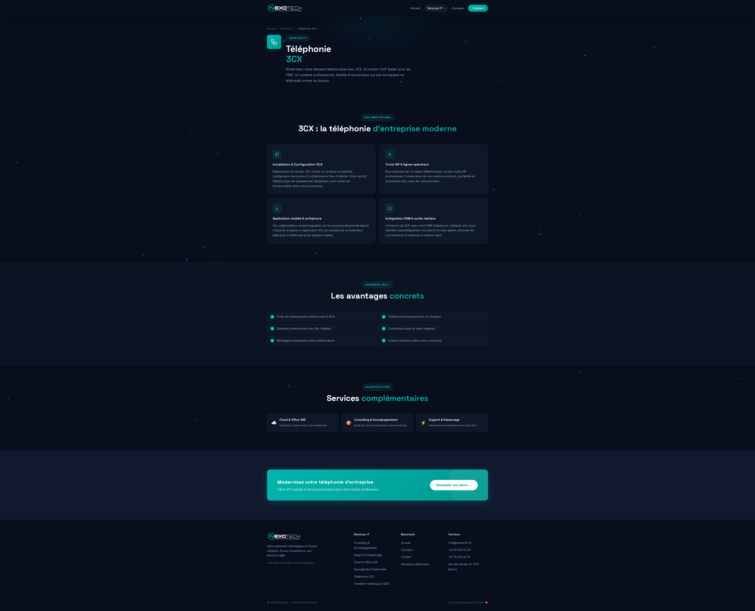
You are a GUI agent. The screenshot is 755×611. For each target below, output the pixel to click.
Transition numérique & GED (371, 583)
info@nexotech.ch (459, 542)
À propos (458, 8)
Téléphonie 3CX (364, 576)
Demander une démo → (453, 485)
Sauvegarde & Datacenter (370, 569)
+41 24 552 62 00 (459, 549)
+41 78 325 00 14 (459, 557)
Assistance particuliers (415, 564)
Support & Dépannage (368, 555)
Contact (478, 8)
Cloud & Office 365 (366, 562)
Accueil (415, 8)
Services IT (435, 8)
